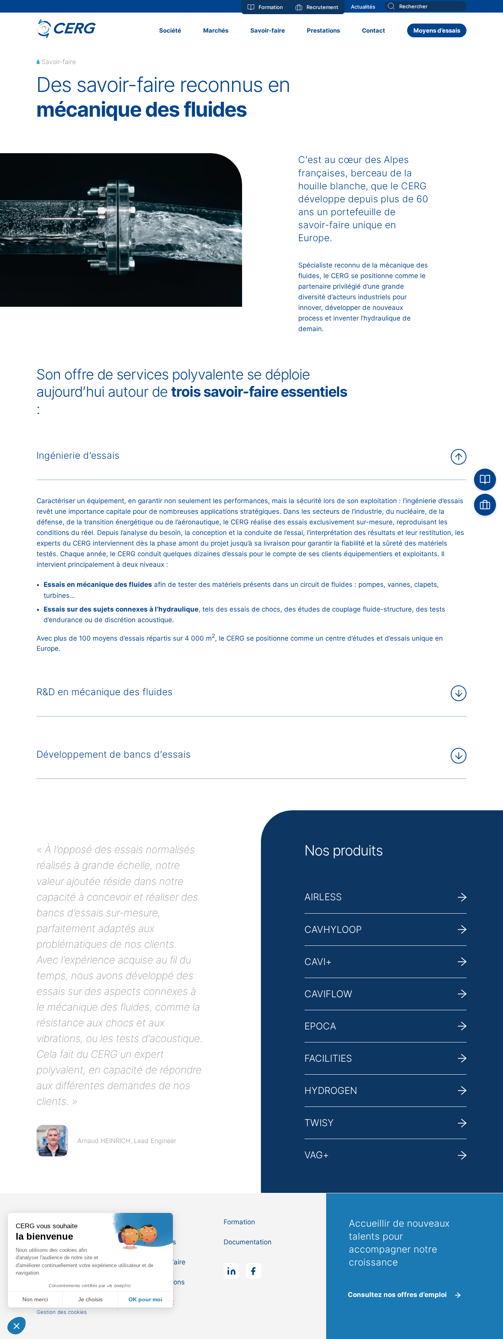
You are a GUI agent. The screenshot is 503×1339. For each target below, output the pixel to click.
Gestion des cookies (62, 1312)
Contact (373, 30)
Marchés (215, 30)
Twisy (319, 1122)
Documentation (248, 1242)
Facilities (328, 1058)
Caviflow (328, 994)
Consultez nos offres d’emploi (397, 1295)
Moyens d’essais (436, 30)
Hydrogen (331, 1090)
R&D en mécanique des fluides (105, 692)
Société (170, 30)
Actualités (363, 7)
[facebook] (253, 1271)
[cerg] (66, 30)
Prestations (323, 30)
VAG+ (317, 1155)
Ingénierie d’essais (78, 455)
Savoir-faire (267, 30)
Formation (271, 7)
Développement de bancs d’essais (114, 754)
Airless (323, 897)
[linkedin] (231, 1271)
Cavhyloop (333, 929)
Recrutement (322, 7)
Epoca (320, 1026)
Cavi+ (318, 961)
